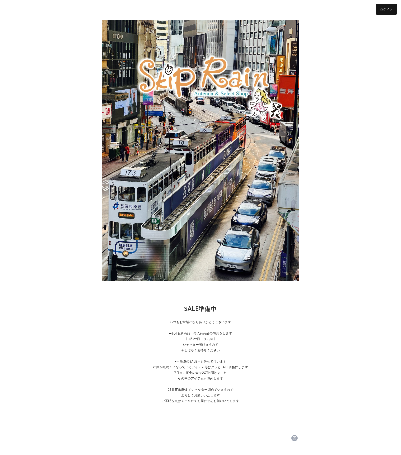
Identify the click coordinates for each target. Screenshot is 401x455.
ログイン (386, 9)
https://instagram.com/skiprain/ (294, 438)
